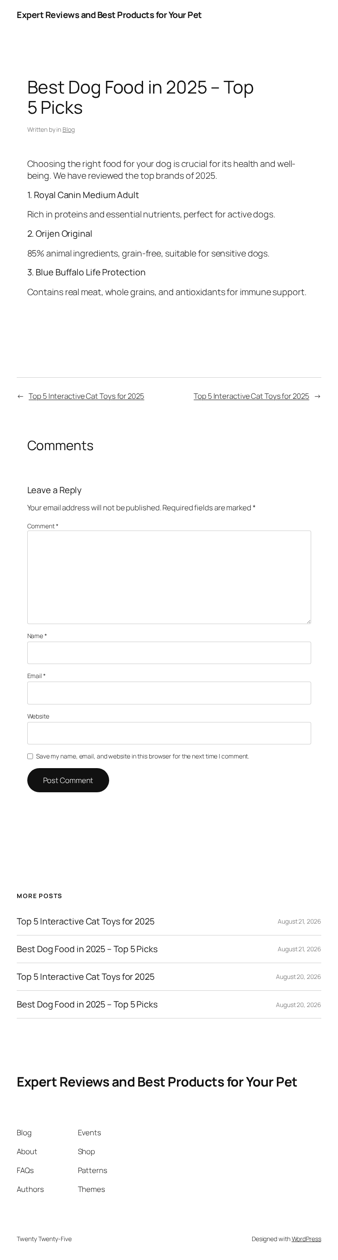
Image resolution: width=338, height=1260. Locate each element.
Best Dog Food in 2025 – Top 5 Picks (87, 949)
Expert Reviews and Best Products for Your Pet (109, 15)
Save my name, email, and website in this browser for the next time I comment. (142, 756)
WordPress (306, 1239)
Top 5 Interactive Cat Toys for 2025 (86, 396)
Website (38, 716)
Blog (68, 129)
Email (36, 676)
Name (37, 636)
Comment (43, 526)
